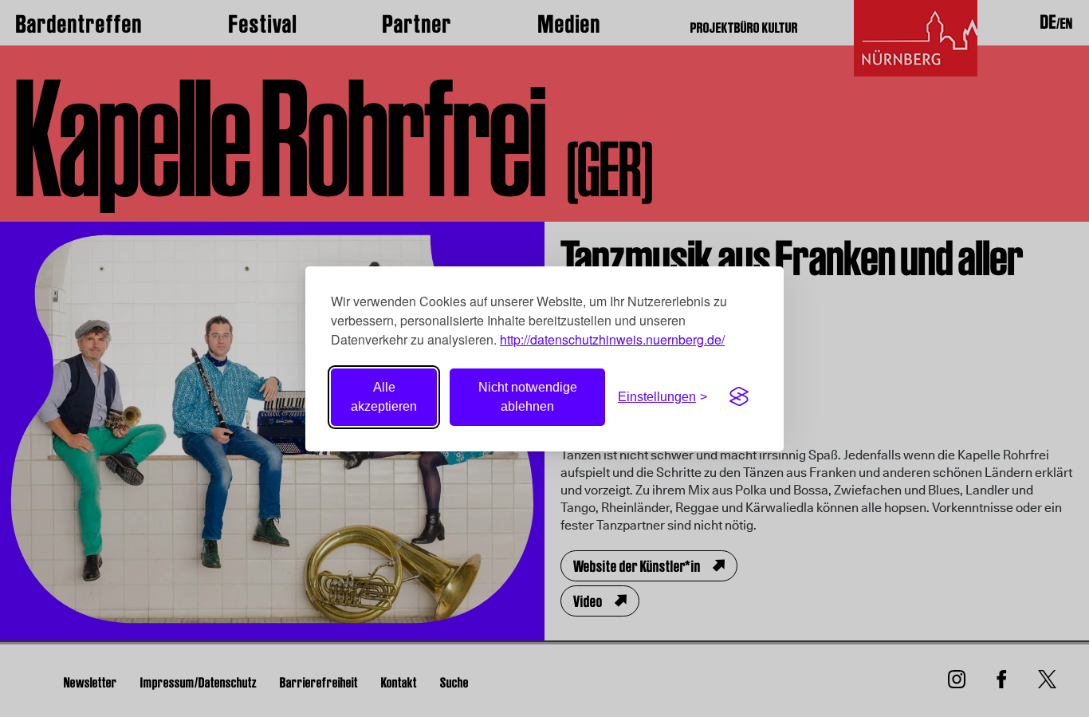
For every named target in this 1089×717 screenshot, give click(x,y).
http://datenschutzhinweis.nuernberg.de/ (612, 339)
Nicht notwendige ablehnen (527, 396)
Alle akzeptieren (384, 396)
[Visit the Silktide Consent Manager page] (739, 397)
